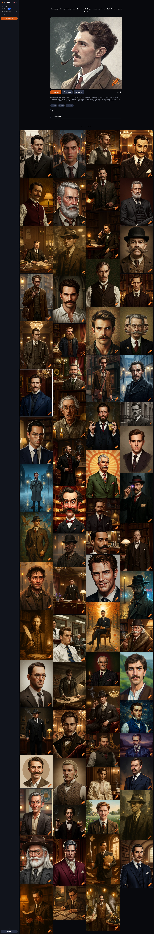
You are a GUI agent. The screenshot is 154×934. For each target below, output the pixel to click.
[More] (115, 92)
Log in (9, 928)
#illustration (70, 105)
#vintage (61, 105)
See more (111, 101)
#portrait (53, 105)
